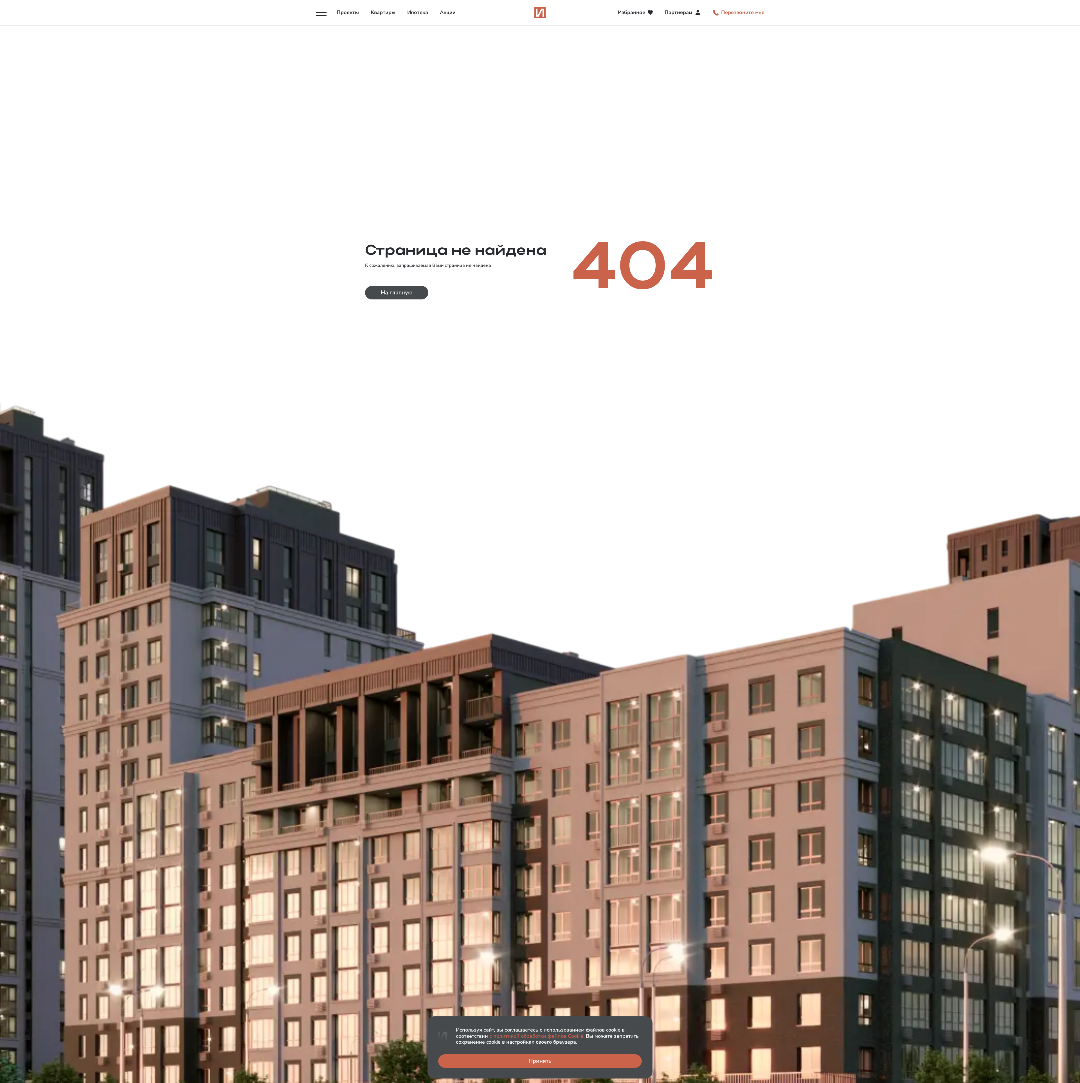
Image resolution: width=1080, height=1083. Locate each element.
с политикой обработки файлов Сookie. (536, 1036)
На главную (397, 292)
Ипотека (417, 12)
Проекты (348, 12)
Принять (540, 1061)
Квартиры (383, 12)
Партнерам (678, 12)
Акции (448, 12)
